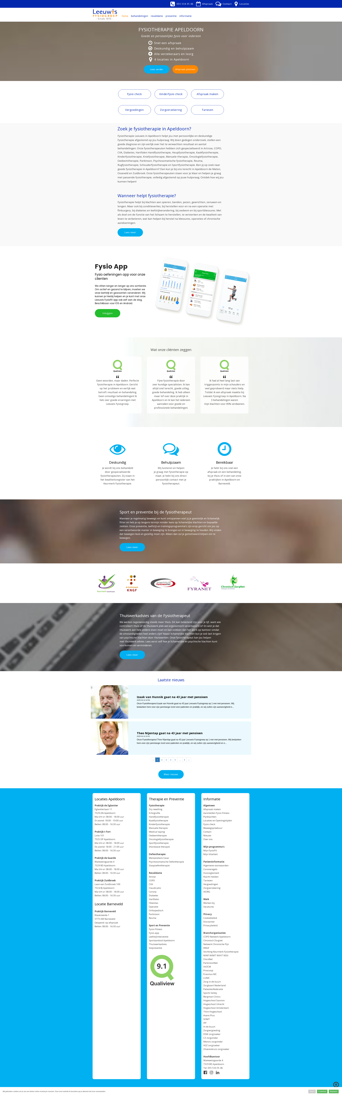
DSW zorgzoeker (211, 1034)
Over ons (208, 839)
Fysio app (154, 932)
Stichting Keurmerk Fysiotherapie (220, 951)
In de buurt (209, 1026)
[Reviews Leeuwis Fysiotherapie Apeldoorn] (117, 366)
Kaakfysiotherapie (158, 820)
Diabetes (153, 895)
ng (218, 1030)
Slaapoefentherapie (159, 865)
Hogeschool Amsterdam (216, 1007)
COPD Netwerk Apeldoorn (216, 936)
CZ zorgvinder (210, 1037)
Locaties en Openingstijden (217, 820)
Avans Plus (209, 1015)
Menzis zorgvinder (213, 1041)
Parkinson (154, 914)
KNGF (206, 947)
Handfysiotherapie (159, 816)
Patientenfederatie (213, 989)
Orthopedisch (156, 910)
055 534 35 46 (185, 3)
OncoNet (208, 959)
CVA (151, 884)
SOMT (206, 1019)
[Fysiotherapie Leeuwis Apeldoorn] (105, 13)
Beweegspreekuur (212, 827)
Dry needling (155, 809)
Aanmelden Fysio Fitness (216, 813)
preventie (171, 16)
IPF (205, 1022)
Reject (312, 1091)
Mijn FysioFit (210, 850)
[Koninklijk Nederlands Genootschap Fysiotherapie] (132, 583)
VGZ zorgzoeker (211, 1045)
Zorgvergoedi (210, 1030)
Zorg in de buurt (212, 981)
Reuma (152, 917)
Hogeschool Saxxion (214, 1000)
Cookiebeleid (210, 917)
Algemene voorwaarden (215, 865)
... (180, 759)
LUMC (206, 977)
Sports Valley (210, 992)
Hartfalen (154, 899)
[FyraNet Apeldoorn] (199, 583)
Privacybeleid (210, 925)
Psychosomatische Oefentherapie (166, 861)
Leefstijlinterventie (158, 936)
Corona (152, 891)
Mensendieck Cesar (159, 857)
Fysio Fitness (155, 929)
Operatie (153, 906)
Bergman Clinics (211, 996)
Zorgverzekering (211, 887)
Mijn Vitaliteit (210, 854)
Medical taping (157, 831)
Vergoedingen (210, 884)
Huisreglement (211, 872)
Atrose (152, 876)
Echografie (154, 813)
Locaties (244, 3)
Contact (227, 3)
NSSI (226, 955)
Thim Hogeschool (212, 1011)
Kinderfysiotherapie (159, 824)
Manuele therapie (158, 827)
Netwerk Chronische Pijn (216, 944)
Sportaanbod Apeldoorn (162, 940)
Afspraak (207, 3)
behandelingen (139, 16)
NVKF (206, 955)
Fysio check (209, 824)
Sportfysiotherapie (159, 842)
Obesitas (153, 902)
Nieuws (207, 835)
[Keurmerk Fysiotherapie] (106, 583)
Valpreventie (155, 947)
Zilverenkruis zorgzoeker (216, 1049)
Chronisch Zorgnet (213, 940)
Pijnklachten (209, 816)
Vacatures (208, 906)
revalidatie (157, 16)
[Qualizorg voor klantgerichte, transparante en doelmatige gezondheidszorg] (162, 970)
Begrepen (333, 1091)
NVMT (212, 955)
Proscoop (208, 970)
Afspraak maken (212, 809)
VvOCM (207, 966)
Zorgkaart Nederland (214, 985)
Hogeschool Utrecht (213, 1004)
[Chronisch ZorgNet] (233, 583)
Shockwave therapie (159, 846)
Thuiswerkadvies (158, 944)
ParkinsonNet (210, 962)
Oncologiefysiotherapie (161, 839)
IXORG (206, 891)
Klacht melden (210, 876)
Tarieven (208, 880)
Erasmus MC (210, 974)
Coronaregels (210, 869)
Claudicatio (155, 887)
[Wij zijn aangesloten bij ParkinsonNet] (163, 583)
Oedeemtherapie (158, 835)
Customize (322, 1091)
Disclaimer (209, 921)
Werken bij (209, 902)
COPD (152, 880)
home (125, 16)
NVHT (220, 955)
